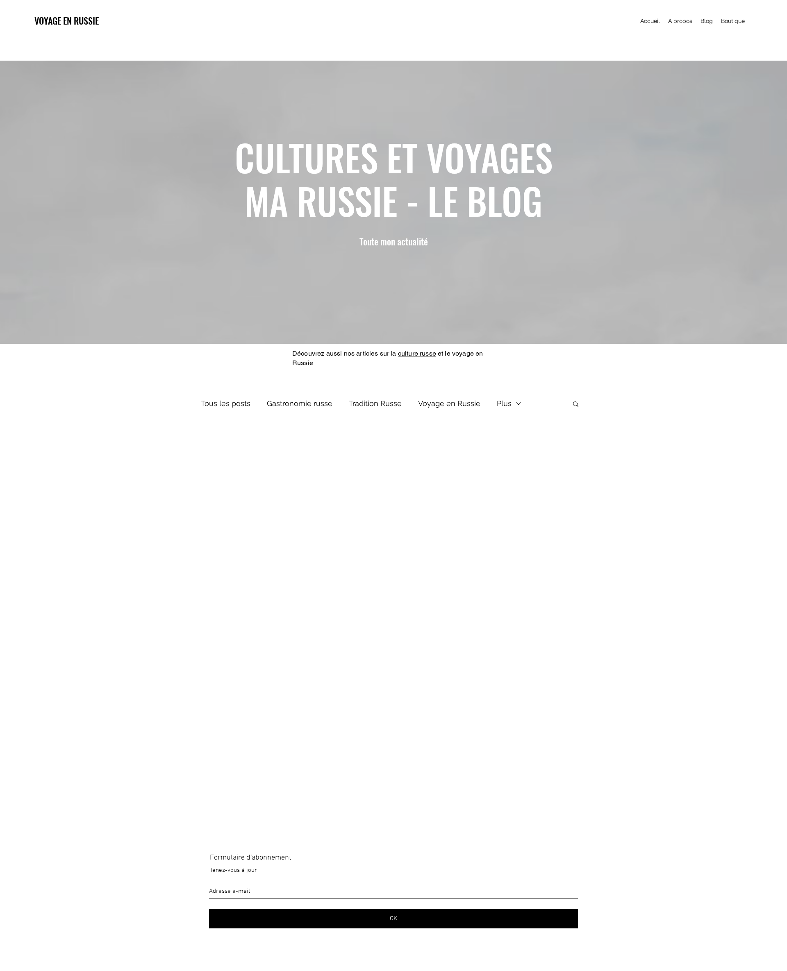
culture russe (417, 353)
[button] (576, 404)
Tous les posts (225, 403)
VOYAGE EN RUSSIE (66, 20)
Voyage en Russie (449, 403)
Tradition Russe (375, 403)
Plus (504, 403)
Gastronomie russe (299, 403)
